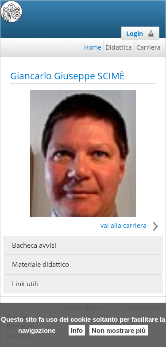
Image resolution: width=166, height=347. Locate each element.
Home (92, 47)
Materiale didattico (40, 264)
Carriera (148, 47)
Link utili (25, 284)
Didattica (118, 47)
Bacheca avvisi (34, 245)
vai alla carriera (124, 225)
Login (134, 33)
